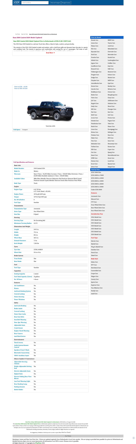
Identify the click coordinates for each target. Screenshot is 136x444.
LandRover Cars (96, 66)
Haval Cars (111, 106)
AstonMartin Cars (96, 83)
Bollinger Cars (112, 132)
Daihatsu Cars (112, 103)
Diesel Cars (94, 255)
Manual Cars (95, 199)
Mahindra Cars (95, 144)
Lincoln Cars (95, 89)
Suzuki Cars (111, 57)
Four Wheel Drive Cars (98, 210)
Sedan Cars (94, 262)
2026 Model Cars (96, 217)
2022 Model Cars (96, 229)
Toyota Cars (111, 43)
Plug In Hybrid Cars (97, 247)
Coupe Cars (94, 273)
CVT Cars (94, 202)
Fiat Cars (93, 112)
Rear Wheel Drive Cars (98, 208)
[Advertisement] (68, 19)
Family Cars (94, 291)
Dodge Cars (94, 77)
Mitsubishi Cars (112, 49)
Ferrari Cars (94, 86)
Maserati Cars (112, 72)
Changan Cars (112, 109)
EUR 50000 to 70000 (97, 175)
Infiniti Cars (94, 60)
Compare (25, 129)
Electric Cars (95, 241)
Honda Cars (94, 40)
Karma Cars (111, 146)
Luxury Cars (95, 279)
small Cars (94, 294)
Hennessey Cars (112, 144)
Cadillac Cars (111, 63)
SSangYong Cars (112, 95)
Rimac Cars (111, 126)
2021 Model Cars (96, 231)
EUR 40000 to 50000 (97, 178)
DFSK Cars (94, 158)
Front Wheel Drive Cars (98, 205)
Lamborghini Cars (113, 60)
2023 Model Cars (96, 226)
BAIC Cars (94, 115)
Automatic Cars (95, 196)
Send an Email (66, 432)
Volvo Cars (94, 98)
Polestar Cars (95, 135)
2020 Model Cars (96, 234)
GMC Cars (111, 69)
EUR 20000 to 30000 (97, 184)
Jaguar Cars (94, 63)
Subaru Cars (111, 75)
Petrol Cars (94, 252)
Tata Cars (94, 141)
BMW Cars (111, 40)
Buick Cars (94, 126)
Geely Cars (94, 106)
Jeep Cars (110, 66)
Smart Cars (94, 155)
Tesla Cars (111, 123)
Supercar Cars (95, 285)
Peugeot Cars (95, 75)
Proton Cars (111, 118)
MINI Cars (111, 80)
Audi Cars (111, 46)
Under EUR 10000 (96, 189)
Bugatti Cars (94, 103)
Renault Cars (95, 69)
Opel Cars (110, 83)
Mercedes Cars (112, 54)
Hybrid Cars (94, 244)
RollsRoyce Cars (96, 92)
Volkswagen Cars (96, 72)
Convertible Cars (96, 271)
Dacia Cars (111, 158)
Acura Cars (94, 118)
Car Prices (68, 436)
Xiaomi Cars (111, 164)
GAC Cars (110, 115)
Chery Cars (111, 98)
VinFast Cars (95, 146)
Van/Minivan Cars (96, 288)
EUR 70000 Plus (96, 172)
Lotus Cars (94, 129)
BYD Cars (110, 138)
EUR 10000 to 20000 (97, 187)
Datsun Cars (94, 161)
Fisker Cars (94, 138)
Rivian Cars (94, 132)
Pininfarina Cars (96, 123)
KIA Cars (93, 49)
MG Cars (93, 109)
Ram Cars (111, 135)
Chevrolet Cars (112, 52)
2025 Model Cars (96, 220)
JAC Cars (93, 100)
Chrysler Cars (95, 80)
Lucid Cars (111, 161)
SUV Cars (94, 265)
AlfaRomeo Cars (112, 100)
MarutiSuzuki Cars (113, 155)
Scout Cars (94, 164)
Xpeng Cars (111, 152)
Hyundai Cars (95, 52)
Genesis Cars (95, 121)
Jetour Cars (94, 167)
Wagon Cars (94, 276)
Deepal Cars (111, 167)
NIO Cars (93, 149)
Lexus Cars (94, 43)
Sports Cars (94, 282)
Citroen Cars (111, 92)
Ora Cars (93, 152)
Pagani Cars (111, 121)
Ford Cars (94, 54)
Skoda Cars (94, 95)
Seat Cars (110, 112)
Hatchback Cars (96, 268)
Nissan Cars (94, 46)
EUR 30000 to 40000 (97, 181)
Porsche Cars (95, 57)
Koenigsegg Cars (112, 129)
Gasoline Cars (95, 250)
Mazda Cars (111, 77)
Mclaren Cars (112, 89)
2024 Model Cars (96, 223)
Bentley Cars (111, 86)
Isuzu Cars (111, 141)
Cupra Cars (111, 149)
